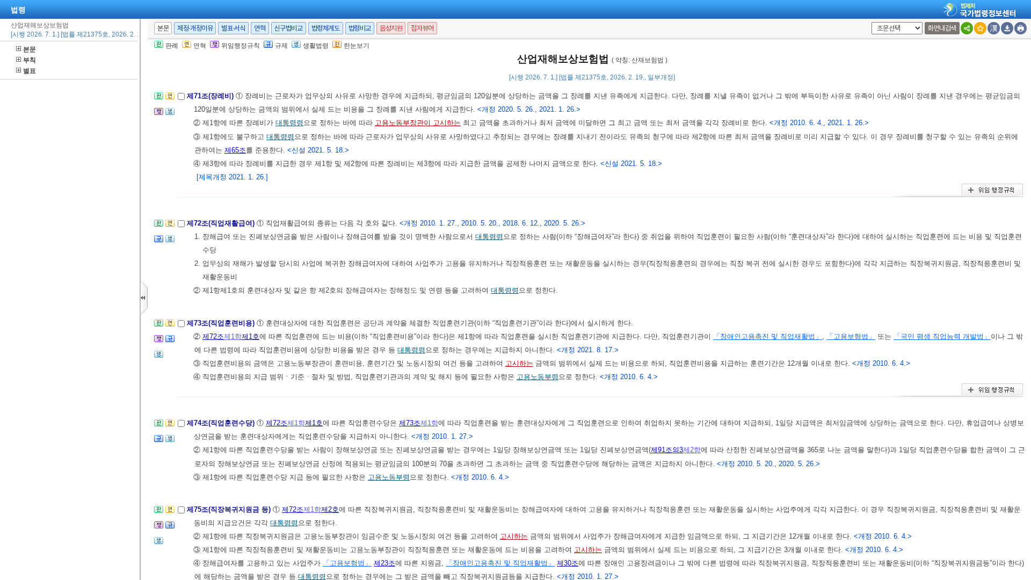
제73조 (409, 423)
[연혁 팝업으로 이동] (170, 99)
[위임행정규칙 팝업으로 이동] (158, 115)
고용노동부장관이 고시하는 (418, 123)
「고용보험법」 (850, 336)
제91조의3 (667, 450)
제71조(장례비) (211, 96)
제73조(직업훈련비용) (222, 323)
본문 (29, 49)
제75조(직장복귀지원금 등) (230, 509)
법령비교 (359, 28)
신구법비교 (288, 28)
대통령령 (289, 123)
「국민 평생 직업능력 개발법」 (942, 336)
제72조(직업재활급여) (222, 223)
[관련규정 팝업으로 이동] (158, 242)
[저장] (1007, 28)
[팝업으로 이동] (170, 115)
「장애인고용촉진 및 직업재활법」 (767, 336)
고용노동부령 (537, 377)
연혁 (259, 28)
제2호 (330, 509)
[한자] (994, 28)
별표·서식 (233, 28)
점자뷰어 (422, 28)
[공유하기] (967, 28)
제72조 (213, 336)
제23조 (384, 563)
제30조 (567, 563)
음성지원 (391, 28)
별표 (29, 71)
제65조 (235, 150)
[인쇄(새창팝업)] (1020, 28)
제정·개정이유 (195, 28)
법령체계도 (325, 28)
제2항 (692, 450)
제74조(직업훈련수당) (222, 423)
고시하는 (519, 363)
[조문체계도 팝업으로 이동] (158, 99)
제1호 (250, 336)
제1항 (233, 336)
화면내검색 (942, 28)
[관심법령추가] (980, 28)
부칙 (29, 60)
